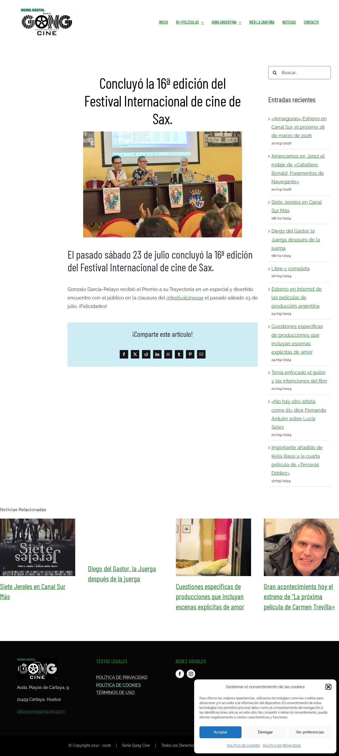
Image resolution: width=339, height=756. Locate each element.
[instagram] (191, 674)
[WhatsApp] (168, 354)
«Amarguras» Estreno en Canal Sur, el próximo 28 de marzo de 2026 (299, 127)
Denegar (265, 732)
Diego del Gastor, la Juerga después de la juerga (295, 239)
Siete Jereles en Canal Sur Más (38, 547)
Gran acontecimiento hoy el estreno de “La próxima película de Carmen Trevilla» (301, 547)
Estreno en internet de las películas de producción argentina (296, 297)
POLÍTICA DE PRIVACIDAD (282, 746)
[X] (135, 354)
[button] (328, 686)
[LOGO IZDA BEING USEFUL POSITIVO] (46, 10)
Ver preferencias (310, 732)
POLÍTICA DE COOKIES (243, 746)
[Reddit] (146, 354)
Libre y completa (290, 268)
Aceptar (220, 732)
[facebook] (180, 674)
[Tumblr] (179, 354)
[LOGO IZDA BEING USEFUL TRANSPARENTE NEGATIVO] (37, 660)
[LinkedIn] (157, 354)
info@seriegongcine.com (41, 711)
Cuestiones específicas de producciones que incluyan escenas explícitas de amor (213, 547)
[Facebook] (124, 354)
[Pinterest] (190, 354)
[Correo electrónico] (201, 354)
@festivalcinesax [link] (184, 297)
